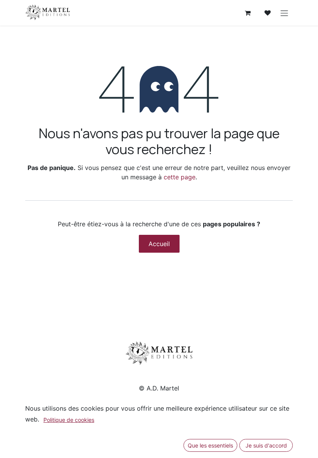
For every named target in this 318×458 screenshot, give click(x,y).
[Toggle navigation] (284, 13)
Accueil (159, 244)
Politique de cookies (68, 419)
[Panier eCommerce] (247, 13)
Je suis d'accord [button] (266, 445)
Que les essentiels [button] (210, 445)
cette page (179, 177)
